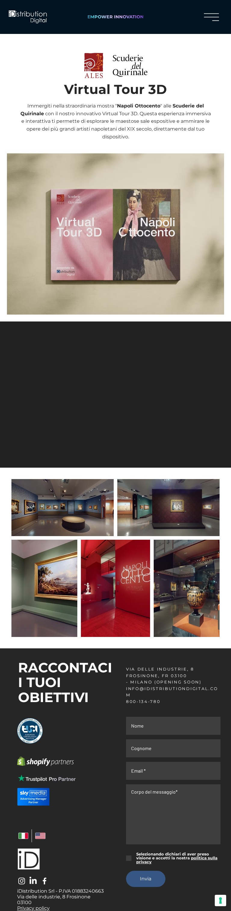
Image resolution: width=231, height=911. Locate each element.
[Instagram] (21, 880)
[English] (40, 835)
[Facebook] (44, 880)
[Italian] (23, 835)
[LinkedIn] (33, 880)
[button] (211, 17)
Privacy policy (33, 908)
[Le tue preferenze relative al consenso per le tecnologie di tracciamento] (220, 900)
